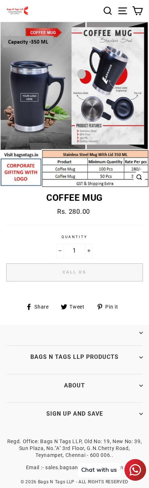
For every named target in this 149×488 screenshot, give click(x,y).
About (74, 385)
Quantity (74, 237)
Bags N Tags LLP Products (74, 356)
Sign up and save (74, 413)
